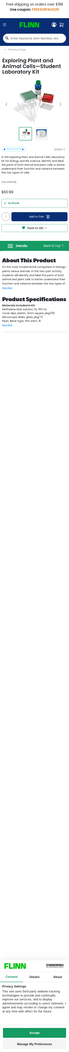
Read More (7, 288)
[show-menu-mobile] (4, 24)
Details (21, 246)
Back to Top (52, 246)
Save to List (35, 228)
